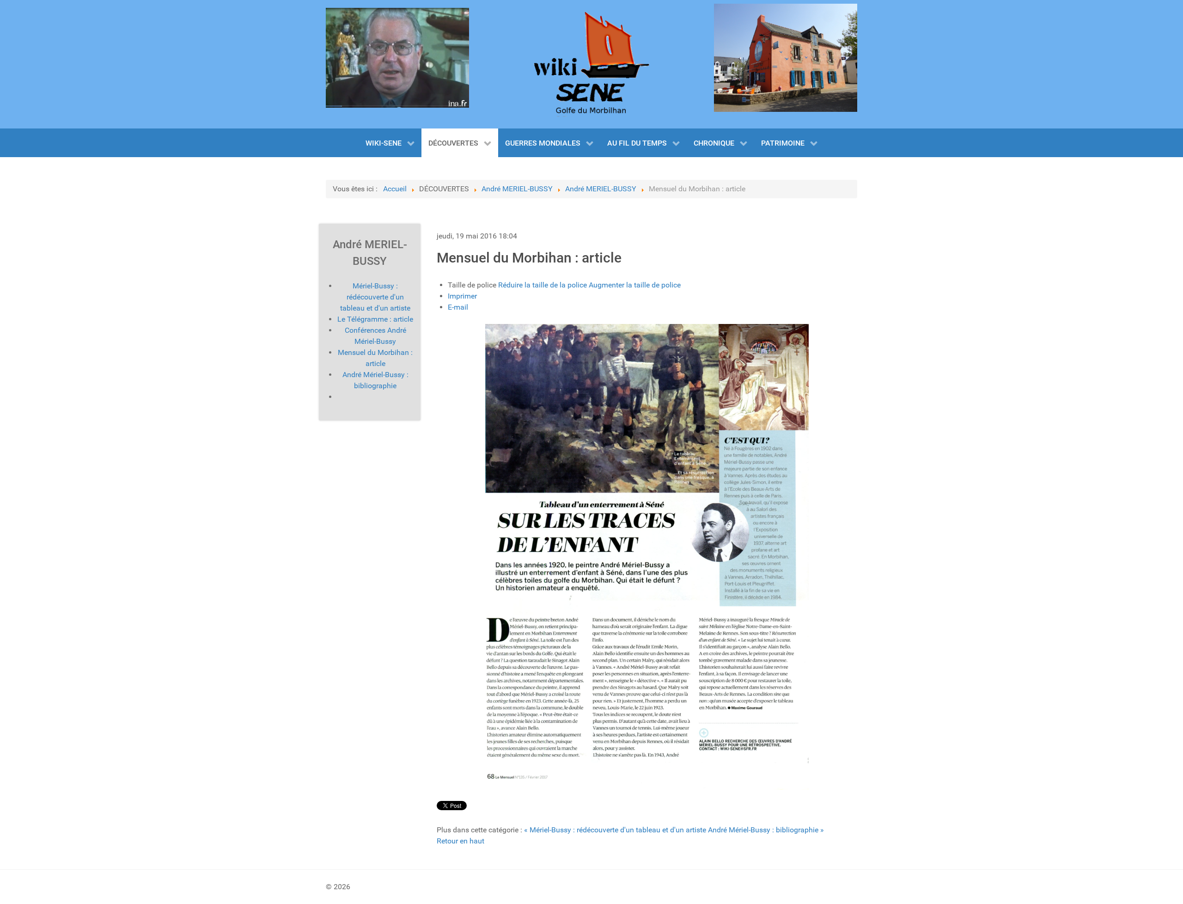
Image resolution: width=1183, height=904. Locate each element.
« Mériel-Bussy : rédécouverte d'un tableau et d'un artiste (615, 829)
